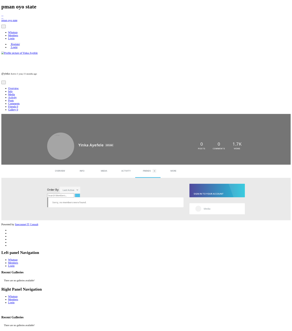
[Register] (9, 44)
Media (11, 94)
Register (15, 44)
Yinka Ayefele (13, 60)
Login (11, 38)
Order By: (53, 190)
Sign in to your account (209, 193)
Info (10, 91)
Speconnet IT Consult (26, 224)
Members (13, 35)
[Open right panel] (146, 17)
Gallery (13, 109)
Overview (13, 88)
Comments (14, 103)
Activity (12, 97)
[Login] (9, 47)
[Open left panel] (146, 15)
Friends (13, 106)
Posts (11, 100)
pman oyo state (9, 20)
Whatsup (13, 32)
